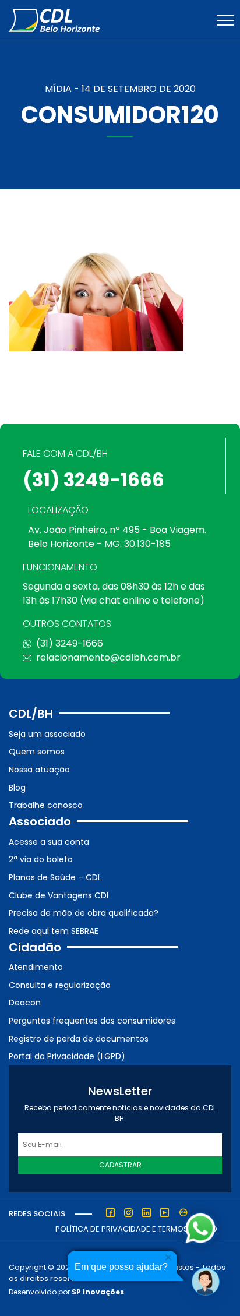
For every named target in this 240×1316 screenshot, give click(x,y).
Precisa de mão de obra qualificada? (83, 913)
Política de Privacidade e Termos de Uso (136, 1228)
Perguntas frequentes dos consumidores (92, 1020)
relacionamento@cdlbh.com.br (108, 657)
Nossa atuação (39, 769)
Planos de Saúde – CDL (55, 877)
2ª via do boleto (41, 859)
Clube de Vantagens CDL (59, 895)
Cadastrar (120, 1165)
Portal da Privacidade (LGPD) (67, 1056)
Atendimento (36, 967)
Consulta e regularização (60, 985)
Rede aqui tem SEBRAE (53, 931)
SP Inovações (98, 1292)
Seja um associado (47, 734)
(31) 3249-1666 (93, 480)
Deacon (25, 1002)
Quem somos (37, 751)
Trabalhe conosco (46, 805)
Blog (17, 787)
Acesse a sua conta (49, 842)
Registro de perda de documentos (79, 1039)
